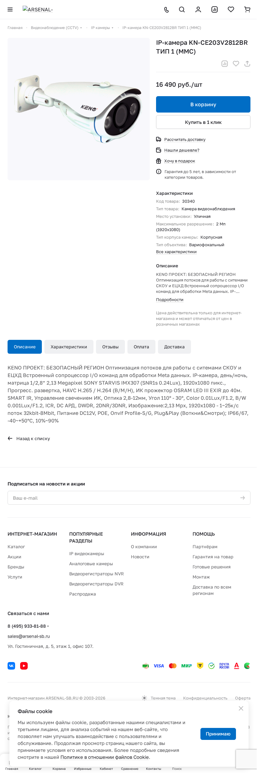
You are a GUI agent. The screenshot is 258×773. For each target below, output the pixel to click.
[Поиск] (182, 9)
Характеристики (69, 346)
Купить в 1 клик (203, 122)
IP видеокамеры (86, 553)
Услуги (15, 576)
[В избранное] (236, 64)
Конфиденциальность (205, 697)
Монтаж (201, 576)
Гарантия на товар (213, 556)
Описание (25, 346)
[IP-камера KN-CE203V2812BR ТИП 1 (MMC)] (79, 109)
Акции (14, 556)
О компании (144, 546)
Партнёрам (205, 546)
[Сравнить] (225, 64)
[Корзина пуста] (247, 9)
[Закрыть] (241, 708)
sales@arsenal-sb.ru (29, 636)
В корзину (203, 104)
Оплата (141, 346)
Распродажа (82, 593)
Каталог (16, 546)
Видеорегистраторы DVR (96, 583)
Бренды (16, 566)
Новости (140, 556)
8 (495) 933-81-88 (27, 626)
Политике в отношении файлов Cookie (104, 757)
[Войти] (198, 9)
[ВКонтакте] (11, 666)
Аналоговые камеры (91, 563)
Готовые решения (212, 566)
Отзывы (110, 346)
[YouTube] (24, 666)
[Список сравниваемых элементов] (214, 9)
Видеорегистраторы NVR (96, 573)
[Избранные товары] (231, 9)
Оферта (242, 697)
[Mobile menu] (10, 9)
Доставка (174, 346)
